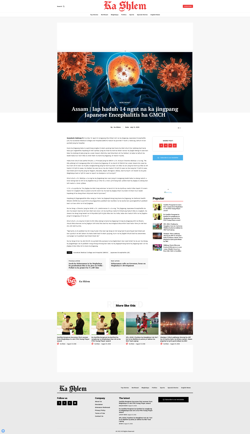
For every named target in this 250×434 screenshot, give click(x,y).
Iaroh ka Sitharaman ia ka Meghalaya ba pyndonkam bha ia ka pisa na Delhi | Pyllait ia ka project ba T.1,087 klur (86, 265)
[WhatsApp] (175, 145)
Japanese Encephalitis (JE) (120, 252)
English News (123, 405)
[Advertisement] (125, 36)
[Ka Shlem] (71, 281)
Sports (121, 423)
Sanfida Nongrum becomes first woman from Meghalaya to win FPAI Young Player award (173, 207)
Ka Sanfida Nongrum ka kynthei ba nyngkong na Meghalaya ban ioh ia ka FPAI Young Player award (171, 217)
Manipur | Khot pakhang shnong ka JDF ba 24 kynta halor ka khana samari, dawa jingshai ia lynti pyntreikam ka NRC (173, 237)
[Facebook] (161, 145)
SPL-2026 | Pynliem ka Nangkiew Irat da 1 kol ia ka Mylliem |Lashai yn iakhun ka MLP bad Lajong (172, 227)
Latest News (123, 414)
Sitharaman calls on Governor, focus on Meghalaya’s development (128, 264)
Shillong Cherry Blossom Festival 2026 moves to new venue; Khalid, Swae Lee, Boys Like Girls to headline (172, 248)
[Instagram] (64, 403)
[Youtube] (75, 403)
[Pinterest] (170, 145)
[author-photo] (58, 344)
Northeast (125, 102)
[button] (61, 6)
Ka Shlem (117, 127)
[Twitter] (166, 145)
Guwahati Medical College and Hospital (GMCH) (90, 252)
